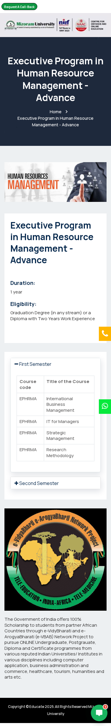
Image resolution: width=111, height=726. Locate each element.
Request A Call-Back (19, 7)
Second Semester (38, 483)
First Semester (35, 364)
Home (56, 111)
